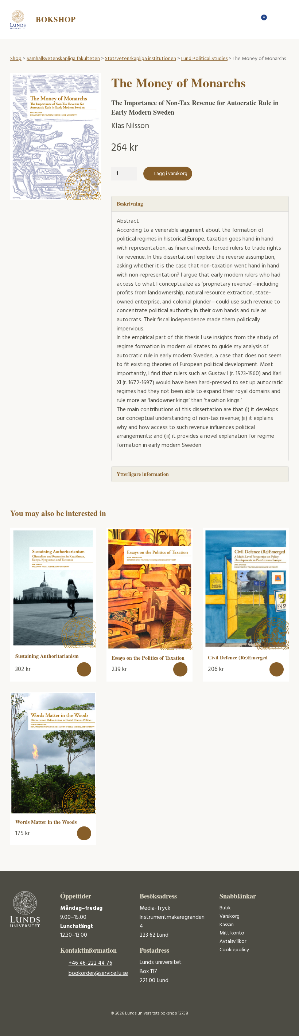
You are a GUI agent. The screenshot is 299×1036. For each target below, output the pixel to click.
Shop (16, 59)
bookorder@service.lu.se (98, 973)
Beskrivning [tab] (130, 203)
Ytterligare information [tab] (143, 474)
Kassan (227, 925)
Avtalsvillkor (233, 941)
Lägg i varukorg (170, 174)
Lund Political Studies (204, 59)
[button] (84, 669)
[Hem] (249, 19)
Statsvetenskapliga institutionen (140, 59)
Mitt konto (232, 933)
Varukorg (230, 916)
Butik (225, 908)
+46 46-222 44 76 (90, 963)
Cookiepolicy (234, 950)
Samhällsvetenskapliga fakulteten (63, 59)
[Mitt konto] (274, 19)
